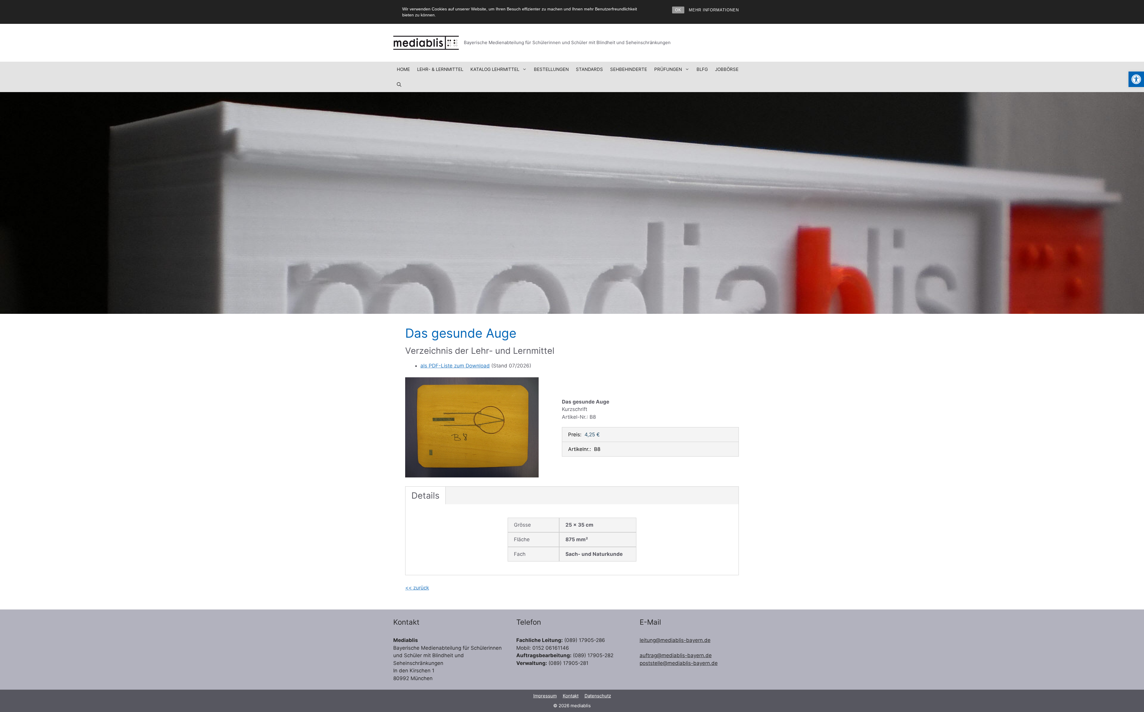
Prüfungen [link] (668, 69)
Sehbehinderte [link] (628, 69)
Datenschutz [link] (598, 696)
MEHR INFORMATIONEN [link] (714, 10)
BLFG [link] (702, 69)
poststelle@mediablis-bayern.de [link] (679, 663)
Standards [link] (589, 69)
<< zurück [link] (417, 588)
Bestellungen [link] (551, 69)
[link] (1136, 79)
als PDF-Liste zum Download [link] (455, 366)
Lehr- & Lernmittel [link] (440, 69)
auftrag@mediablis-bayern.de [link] (676, 655)
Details (425, 495)
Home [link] (403, 69)
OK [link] (678, 10)
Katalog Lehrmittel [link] (494, 69)
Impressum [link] (545, 696)
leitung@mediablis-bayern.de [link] (675, 640)
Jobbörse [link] (727, 69)
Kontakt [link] (571, 696)
